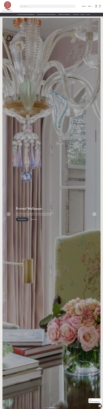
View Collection (22, 220)
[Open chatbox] (100, 406)
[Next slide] (94, 214)
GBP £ (89, 6)
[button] (46, 407)
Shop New (33, 220)
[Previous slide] (8, 214)
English (83, 6)
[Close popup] (100, 399)
